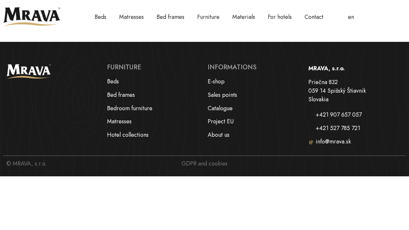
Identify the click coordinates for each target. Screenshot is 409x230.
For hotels (280, 17)
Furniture (208, 17)
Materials (243, 17)
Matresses (131, 17)
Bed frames (170, 17)
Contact (314, 17)
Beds (100, 17)
